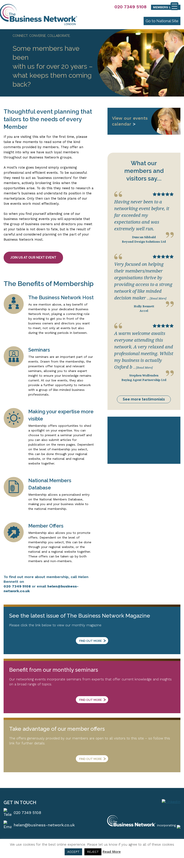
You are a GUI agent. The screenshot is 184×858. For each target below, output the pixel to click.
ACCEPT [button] (73, 852)
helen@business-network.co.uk (44, 825)
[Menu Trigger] (174, 6)
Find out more (92, 640)
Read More (112, 852)
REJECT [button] (93, 852)
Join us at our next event (33, 257)
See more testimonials (144, 399)
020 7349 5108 (130, 6)
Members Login (165, 7)
